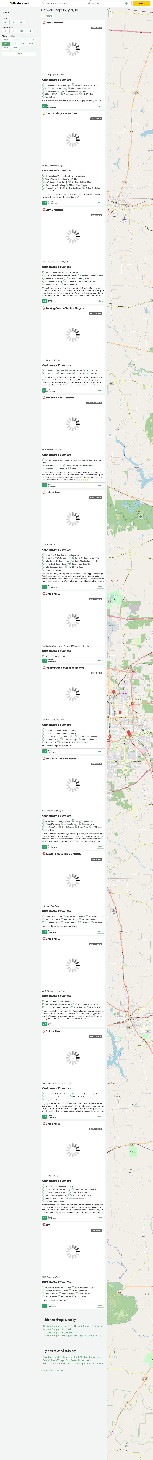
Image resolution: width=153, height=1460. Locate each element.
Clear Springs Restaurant (61, 113)
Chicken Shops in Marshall (57, 1329)
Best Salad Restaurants (78, 1360)
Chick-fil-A (53, 492)
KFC (48, 1225)
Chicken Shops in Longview (88, 1325)
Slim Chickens (54, 22)
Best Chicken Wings (53, 1360)
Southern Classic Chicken (61, 758)
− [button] (110, 15)
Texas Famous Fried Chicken (63, 854)
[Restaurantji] (20, 3)
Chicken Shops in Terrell (91, 1335)
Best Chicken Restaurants (88, 1357)
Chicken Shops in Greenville (57, 1325)
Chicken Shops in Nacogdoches (60, 1335)
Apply (19, 54)
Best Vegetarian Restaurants (88, 1363)
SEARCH (141, 3)
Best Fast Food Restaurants (57, 1357)
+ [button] (110, 11)
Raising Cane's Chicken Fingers (65, 308)
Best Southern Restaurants (57, 1363)
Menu (100, 106)
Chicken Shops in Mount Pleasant (60, 1332)
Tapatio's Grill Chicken (60, 397)
